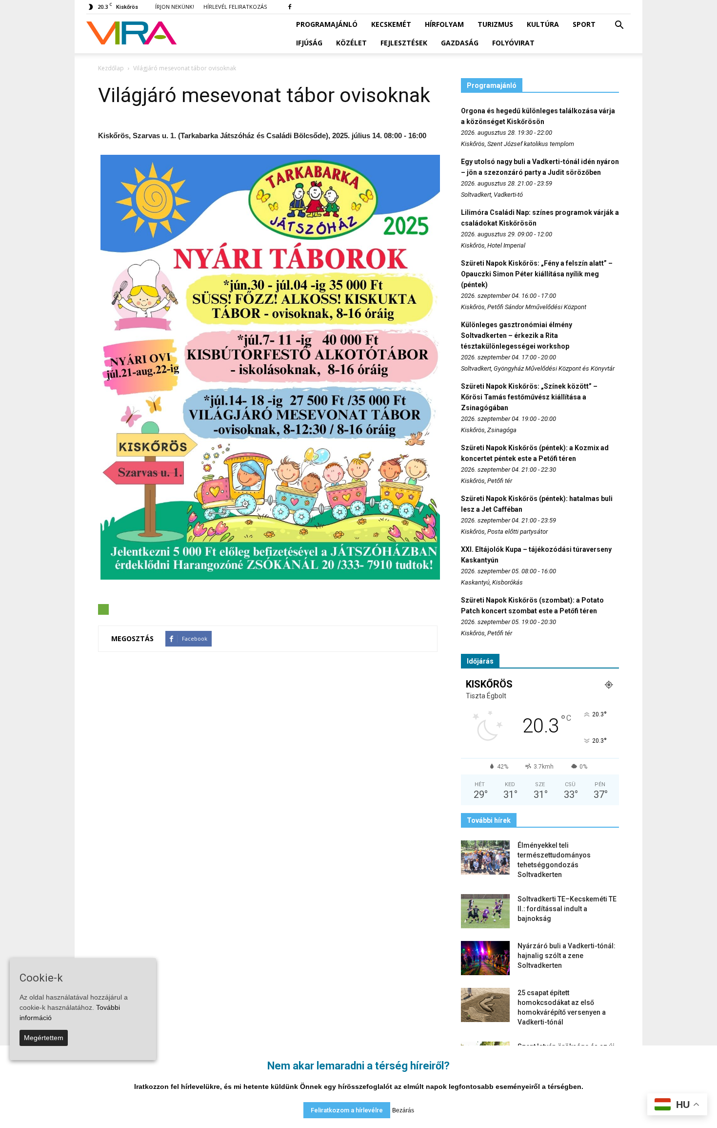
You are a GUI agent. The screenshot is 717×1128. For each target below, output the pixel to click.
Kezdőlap (111, 68)
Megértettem (43, 1038)
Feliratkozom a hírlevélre (347, 1110)
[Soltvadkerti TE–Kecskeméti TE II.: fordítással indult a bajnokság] (485, 911)
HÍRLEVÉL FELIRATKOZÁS (235, 6)
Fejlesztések (403, 42)
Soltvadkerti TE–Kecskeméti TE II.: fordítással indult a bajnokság (567, 908)
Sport (584, 24)
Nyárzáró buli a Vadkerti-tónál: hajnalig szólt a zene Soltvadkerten (567, 955)
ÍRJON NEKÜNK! (174, 6)
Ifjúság (309, 42)
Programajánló (327, 24)
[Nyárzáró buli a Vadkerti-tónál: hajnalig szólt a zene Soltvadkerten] (485, 958)
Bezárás (403, 1110)
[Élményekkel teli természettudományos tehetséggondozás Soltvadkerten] (485, 857)
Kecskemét (391, 24)
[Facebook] (289, 7)
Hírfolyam (444, 24)
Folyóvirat (513, 42)
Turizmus (495, 24)
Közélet (351, 42)
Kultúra (543, 24)
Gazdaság (459, 42)
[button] (619, 25)
